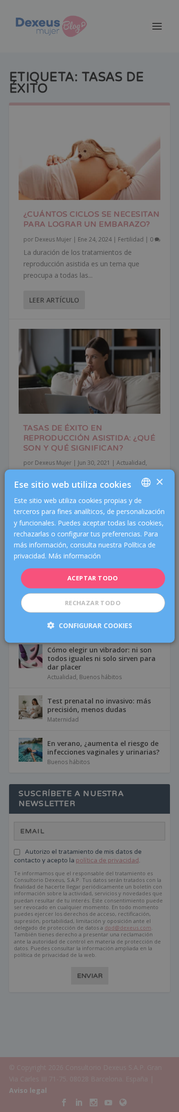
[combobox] (146, 482)
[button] (89, 624)
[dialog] (89, 556)
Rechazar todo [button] (93, 602)
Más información (74, 555)
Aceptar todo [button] (92, 578)
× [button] (159, 481)
